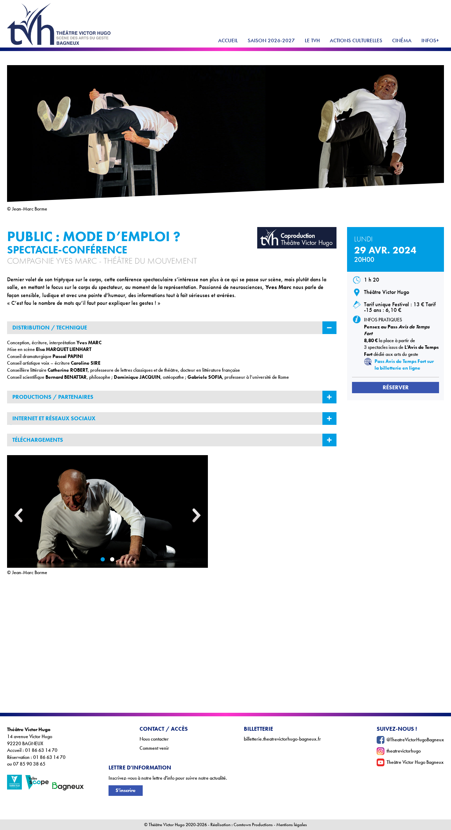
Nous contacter (154, 739)
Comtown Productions (253, 825)
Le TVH (312, 40)
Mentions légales (291, 825)
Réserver (396, 387)
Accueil (228, 40)
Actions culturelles (356, 40)
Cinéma (402, 40)
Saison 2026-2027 (271, 40)
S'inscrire (126, 790)
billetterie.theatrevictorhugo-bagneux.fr (282, 739)
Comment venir (154, 748)
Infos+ (430, 40)
